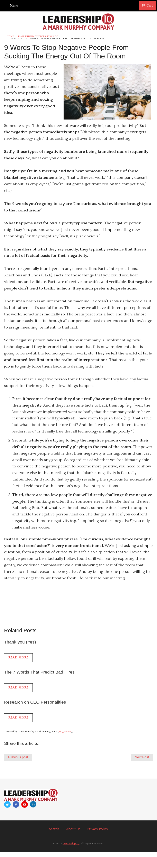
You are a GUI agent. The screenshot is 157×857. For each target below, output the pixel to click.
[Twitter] (7, 804)
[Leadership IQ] (78, 21)
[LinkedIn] (33, 804)
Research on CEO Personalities (35, 702)
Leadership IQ (71, 843)
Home (10, 36)
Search (54, 829)
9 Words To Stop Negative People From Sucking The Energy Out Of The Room (57, 39)
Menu (13, 5)
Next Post (142, 757)
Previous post (18, 757)
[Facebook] (16, 804)
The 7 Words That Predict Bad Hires (39, 672)
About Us (73, 829)
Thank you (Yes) (20, 642)
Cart (150, 5)
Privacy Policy (97, 829)
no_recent (65, 731)
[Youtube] (24, 804)
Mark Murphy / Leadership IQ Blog (38, 36)
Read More (18, 657)
